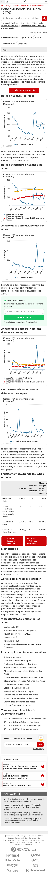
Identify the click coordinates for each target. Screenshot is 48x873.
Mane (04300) (10, 637)
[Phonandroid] (35, 870)
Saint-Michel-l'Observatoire (32, 23)
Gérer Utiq (24, 840)
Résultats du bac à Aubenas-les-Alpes (21, 722)
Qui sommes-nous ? (12, 836)
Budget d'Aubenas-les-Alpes (12, 540)
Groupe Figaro (35, 842)
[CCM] (35, 855)
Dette (5, 50)
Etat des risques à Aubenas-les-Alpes (21, 695)
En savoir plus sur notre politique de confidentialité (20, 322)
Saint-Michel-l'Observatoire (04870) (20, 630)
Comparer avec (8, 43)
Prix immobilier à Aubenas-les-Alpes (20, 664)
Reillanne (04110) (11, 641)
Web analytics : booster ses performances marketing (16, 776)
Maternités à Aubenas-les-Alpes (19, 691)
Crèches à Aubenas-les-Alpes (17, 688)
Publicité (40, 836)
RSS (42, 840)
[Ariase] (12, 870)
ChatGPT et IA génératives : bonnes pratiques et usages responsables (20, 766)
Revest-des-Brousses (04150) (17, 634)
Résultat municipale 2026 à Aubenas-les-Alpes (25, 719)
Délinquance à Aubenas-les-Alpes (19, 702)
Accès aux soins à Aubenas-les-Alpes (21, 698)
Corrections (12, 842)
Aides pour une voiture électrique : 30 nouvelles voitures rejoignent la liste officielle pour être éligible (22, 807)
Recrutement (19, 838)
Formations (11, 759)
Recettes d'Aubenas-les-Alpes (32, 540)
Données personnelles (32, 838)
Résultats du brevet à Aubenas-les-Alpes (22, 725)
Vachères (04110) (11, 627)
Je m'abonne (22, 317)
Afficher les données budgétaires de (16, 37)
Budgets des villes (13, 5)
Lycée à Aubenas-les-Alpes (16, 684)
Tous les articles (34, 840)
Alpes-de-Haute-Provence (33, 5)
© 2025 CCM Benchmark (24, 845)
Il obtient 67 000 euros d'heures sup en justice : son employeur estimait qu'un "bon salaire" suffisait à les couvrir (22, 821)
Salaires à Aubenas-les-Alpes (17, 661)
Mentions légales (23, 842)
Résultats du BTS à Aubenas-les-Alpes (21, 729)
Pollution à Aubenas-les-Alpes (17, 705)
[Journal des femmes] (12, 855)
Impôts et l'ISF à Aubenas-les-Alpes (20, 668)
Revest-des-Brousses (9, 26)
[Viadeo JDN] (35, 865)
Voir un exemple (38, 749)
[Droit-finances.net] (35, 860)
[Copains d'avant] (12, 865)
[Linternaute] (12, 860)
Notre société (32, 836)
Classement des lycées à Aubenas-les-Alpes (24, 681)
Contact (11, 838)
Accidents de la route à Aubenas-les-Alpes (23, 677)
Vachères (15, 23)
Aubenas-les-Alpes (13, 657)
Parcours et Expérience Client (17, 784)
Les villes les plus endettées (24, 90)
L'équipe (23, 836)
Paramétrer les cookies (11, 840)
